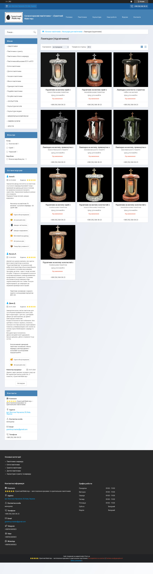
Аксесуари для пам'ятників (72, 32)
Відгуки (125, 17)
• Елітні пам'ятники (13, 66)
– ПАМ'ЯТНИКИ (12, 46)
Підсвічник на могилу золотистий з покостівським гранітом (94, 206)
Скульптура (96, 17)
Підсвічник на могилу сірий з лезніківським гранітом (94, 91)
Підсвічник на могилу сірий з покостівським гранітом (58, 91)
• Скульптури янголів (14, 106)
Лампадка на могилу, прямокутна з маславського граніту (130, 148)
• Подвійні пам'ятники (14, 91)
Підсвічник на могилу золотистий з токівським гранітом (58, 263)
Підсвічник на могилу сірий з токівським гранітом (58, 206)
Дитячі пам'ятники (14, 471)
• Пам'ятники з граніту (14, 51)
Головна (69, 17)
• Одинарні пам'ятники (14, 86)
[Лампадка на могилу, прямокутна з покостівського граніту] (58, 127)
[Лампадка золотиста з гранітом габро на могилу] (130, 69)
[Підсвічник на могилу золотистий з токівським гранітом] (58, 242)
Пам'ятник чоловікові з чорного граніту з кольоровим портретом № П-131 (21, 293)
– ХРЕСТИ (10, 126)
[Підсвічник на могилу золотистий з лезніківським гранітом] (130, 184)
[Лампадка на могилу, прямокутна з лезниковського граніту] (94, 127)
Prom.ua (87, 556)
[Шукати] (34, 32)
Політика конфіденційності (114, 558)
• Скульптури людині (14, 111)
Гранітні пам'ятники (14, 468)
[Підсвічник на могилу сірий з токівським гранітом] (58, 184)
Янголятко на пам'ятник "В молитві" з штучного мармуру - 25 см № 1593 (21, 205)
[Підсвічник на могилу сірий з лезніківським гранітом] (94, 69)
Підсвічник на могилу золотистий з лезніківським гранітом (131, 206)
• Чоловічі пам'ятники (14, 76)
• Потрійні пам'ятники (14, 96)
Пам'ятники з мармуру (15, 461)
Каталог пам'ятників (53, 32)
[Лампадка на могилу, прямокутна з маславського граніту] (130, 127)
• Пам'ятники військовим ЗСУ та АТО (19, 61)
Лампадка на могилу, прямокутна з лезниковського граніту (94, 148)
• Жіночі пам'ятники (13, 81)
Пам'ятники (82, 17)
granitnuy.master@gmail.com (16, 429)
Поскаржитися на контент (96, 558)
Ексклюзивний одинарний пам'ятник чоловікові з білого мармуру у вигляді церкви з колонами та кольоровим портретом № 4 (20, 348)
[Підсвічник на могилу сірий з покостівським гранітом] (58, 69)
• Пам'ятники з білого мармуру (17, 56)
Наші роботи (111, 17)
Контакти (137, 17)
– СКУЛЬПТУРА (12, 101)
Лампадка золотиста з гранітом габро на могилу (131, 91)
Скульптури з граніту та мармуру (19, 474)
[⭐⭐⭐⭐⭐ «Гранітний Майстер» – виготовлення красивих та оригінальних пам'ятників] (14, 17)
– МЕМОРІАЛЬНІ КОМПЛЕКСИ (17, 116)
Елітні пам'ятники (13, 465)
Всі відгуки (21, 383)
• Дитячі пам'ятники (13, 71)
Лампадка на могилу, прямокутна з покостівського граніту (58, 148)
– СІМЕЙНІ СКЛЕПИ (13, 121)
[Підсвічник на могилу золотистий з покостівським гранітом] (94, 184)
